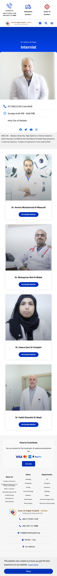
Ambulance (28, 11)
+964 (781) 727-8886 (9, 15)
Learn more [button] (33, 565)
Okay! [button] (28, 571)
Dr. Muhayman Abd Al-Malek (28, 277)
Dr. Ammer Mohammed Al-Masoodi (28, 207)
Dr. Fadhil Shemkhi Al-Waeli (28, 417)
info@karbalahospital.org (30, 533)
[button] (40, 23)
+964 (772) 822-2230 (9, 13)
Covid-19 (47, 11)
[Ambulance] (28, 7)
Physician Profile (28, 214)
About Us (9, 477)
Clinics (28, 474)
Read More (28, 14)
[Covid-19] (47, 7)
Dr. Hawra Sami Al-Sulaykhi (28, 347)
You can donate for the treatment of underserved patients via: (28, 450)
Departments (47, 474)
